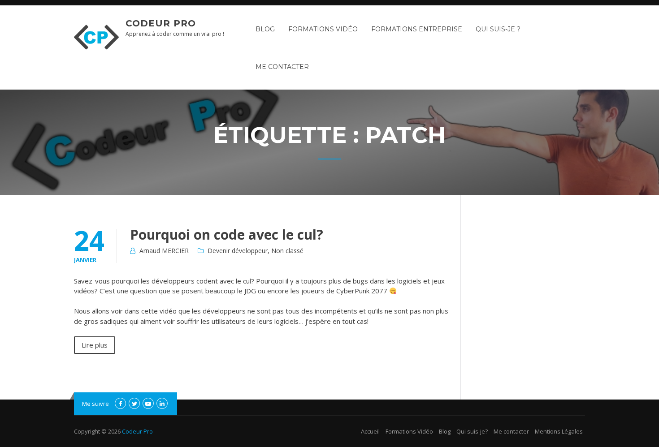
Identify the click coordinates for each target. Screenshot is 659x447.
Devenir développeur (238, 250)
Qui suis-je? (472, 431)
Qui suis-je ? (498, 29)
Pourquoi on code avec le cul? (226, 234)
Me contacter (282, 67)
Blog (265, 29)
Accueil (370, 431)
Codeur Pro (161, 23)
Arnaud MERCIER (164, 250)
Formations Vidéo (323, 29)
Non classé (287, 250)
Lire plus (95, 344)
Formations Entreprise (416, 29)
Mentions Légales (559, 431)
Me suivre (95, 404)
